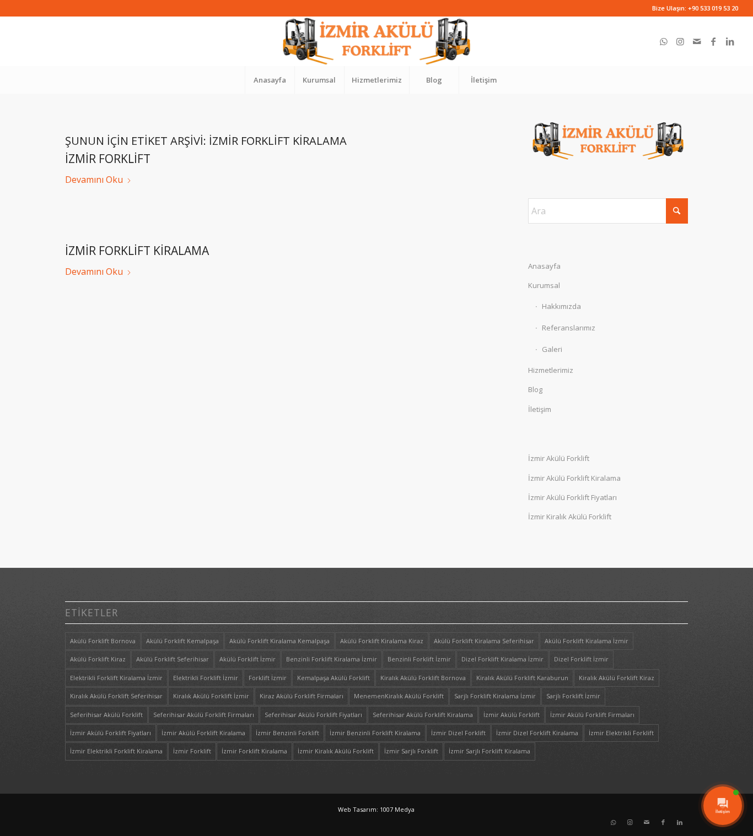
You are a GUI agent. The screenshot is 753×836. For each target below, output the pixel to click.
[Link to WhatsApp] (663, 41)
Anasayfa (544, 266)
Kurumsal (544, 285)
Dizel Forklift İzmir (581, 659)
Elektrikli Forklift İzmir (205, 678)
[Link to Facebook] (713, 41)
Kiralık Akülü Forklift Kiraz (616, 678)
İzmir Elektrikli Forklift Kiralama (116, 751)
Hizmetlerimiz (550, 370)
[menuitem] (269, 80)
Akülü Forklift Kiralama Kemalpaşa (279, 641)
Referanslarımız (568, 328)
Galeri (552, 349)
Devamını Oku (94, 179)
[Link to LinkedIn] (730, 41)
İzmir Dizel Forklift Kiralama (537, 733)
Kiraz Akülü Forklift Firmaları (301, 696)
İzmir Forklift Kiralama (137, 250)
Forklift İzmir (268, 678)
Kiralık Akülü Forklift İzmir (211, 696)
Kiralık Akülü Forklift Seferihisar (116, 696)
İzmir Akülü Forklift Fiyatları (572, 497)
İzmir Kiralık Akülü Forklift (569, 517)
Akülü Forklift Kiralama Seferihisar (484, 641)
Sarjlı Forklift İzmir (573, 696)
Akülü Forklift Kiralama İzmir (586, 641)
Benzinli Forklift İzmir (419, 659)
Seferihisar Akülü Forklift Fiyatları (313, 714)
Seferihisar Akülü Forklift (106, 714)
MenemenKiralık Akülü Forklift (399, 696)
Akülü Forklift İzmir (247, 659)
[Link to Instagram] (680, 41)
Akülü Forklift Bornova (103, 641)
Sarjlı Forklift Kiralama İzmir (495, 696)
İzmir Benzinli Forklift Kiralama (375, 733)
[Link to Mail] (697, 41)
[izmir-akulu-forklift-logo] (376, 41)
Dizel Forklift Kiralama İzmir (502, 659)
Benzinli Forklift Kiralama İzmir (331, 659)
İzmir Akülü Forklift (558, 458)
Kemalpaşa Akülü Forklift (333, 678)
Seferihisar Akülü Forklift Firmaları (203, 714)
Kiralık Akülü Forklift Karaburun (522, 678)
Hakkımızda (561, 306)
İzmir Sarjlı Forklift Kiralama (489, 751)
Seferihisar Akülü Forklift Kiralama (423, 714)
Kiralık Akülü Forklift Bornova (423, 678)
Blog (535, 389)
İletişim (539, 409)
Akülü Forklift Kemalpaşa (182, 641)
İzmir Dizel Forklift (458, 733)
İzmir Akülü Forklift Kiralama (574, 478)
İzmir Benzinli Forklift (287, 733)
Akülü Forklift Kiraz (98, 659)
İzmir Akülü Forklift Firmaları (592, 714)
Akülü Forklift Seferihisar (172, 659)
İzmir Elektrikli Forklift (621, 733)
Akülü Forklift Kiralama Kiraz (381, 641)
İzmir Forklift (107, 158)
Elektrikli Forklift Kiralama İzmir (116, 678)
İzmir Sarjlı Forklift (411, 751)
